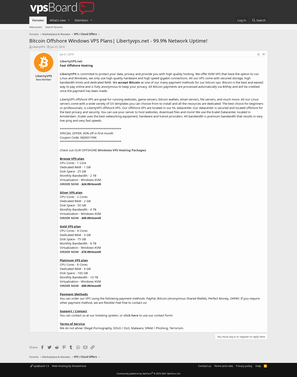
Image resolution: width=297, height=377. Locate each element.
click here (130, 315)
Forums (38, 20)
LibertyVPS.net (71, 61)
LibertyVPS (38, 47)
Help (258, 366)
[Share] (258, 54)
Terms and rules (223, 366)
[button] (69, 20)
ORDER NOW (69, 184)
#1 (263, 54)
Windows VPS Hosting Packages (122, 150)
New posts (35, 27)
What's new (58, 20)
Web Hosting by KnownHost (69, 366)
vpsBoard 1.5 (41, 366)
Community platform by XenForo (149, 373)
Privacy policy (244, 366)
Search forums (54, 27)
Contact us (204, 366)
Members (81, 20)
